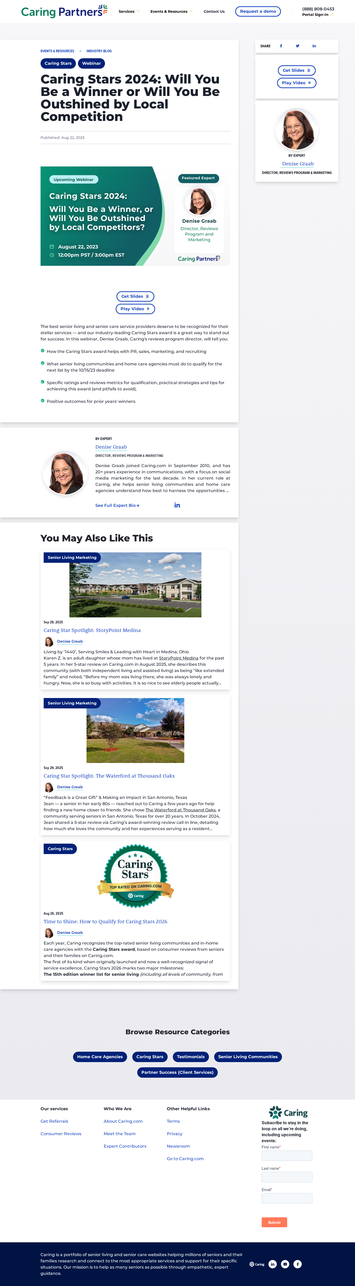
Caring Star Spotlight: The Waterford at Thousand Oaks (109, 776)
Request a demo (258, 11)
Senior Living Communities (248, 1056)
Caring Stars (60, 848)
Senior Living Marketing (72, 557)
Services (126, 11)
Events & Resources (168, 11)
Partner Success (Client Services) (177, 1072)
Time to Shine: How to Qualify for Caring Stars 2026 (105, 921)
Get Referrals (54, 1121)
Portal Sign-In (315, 14)
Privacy (174, 1133)
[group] (258, 11)
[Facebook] (297, 1264)
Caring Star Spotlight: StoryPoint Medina (92, 630)
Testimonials (191, 1056)
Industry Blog (99, 51)
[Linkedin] (272, 1264)
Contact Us (214, 11)
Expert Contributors (125, 1146)
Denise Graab (298, 163)
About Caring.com (123, 1121)
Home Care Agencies (100, 1056)
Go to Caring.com (185, 1158)
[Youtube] (285, 1264)
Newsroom (178, 1146)
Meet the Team (120, 1133)
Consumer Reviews (61, 1133)
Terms (173, 1121)
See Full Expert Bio (115, 505)
